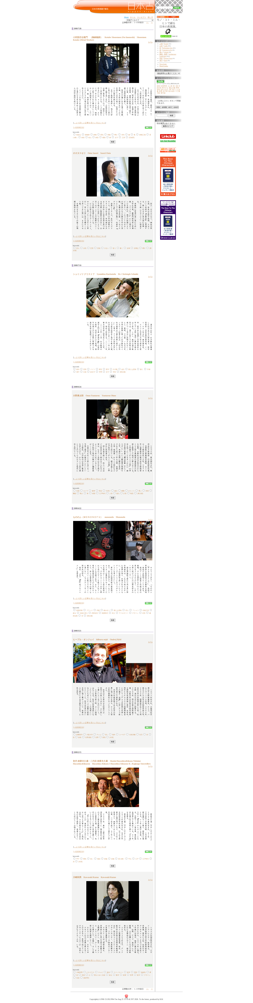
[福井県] (86, 978)
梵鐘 (109, 135)
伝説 (77, 978)
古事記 (136, 248)
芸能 (112, 859)
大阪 (158, 93)
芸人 (77, 248)
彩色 (158, 89)
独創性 (143, 972)
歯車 (93, 491)
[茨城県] (132, 137)
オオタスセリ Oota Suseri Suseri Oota (92, 153)
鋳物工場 (142, 135)
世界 (97, 737)
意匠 (161, 58)
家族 (105, 859)
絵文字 (92, 372)
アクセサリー (123, 613)
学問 (100, 372)
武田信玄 (95, 613)
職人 (81, 493)
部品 (100, 491)
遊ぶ (161, 52)
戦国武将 (79, 610)
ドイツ (92, 369)
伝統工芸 (146, 610)
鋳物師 (87, 135)
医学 (138, 975)
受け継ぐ (121, 859)
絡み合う (107, 610)
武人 (127, 610)
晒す (144, 248)
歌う (114, 248)
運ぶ (140, 491)
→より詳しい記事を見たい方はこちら (89, 123)
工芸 (161, 46)
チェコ (99, 735)
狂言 (141, 735)
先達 (77, 491)
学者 (148, 369)
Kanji (165, 60)
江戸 (136, 859)
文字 (116, 137)
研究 (100, 369)
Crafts (166, 46)
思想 (84, 369)
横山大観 (172, 88)
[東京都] (123, 372)
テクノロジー (118, 972)
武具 (143, 613)
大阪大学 (89, 735)
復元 (118, 493)
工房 (123, 137)
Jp (149, 42)
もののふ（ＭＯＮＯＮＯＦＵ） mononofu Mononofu (99, 517)
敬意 (131, 493)
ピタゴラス (90, 972)
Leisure (166, 52)
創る (74, 613)
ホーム (132, 17)
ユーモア (122, 735)
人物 (161, 44)
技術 (147, 491)
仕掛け (108, 491)
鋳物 (95, 135)
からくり (131, 491)
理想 (135, 972)
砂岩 (158, 86)
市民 (114, 372)
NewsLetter (163, 64)
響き (116, 135)
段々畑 (175, 86)
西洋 (77, 369)
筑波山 (78, 135)
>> (147, 23)
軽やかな (165, 88)
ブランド (89, 610)
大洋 (173, 89)
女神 (128, 248)
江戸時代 (102, 493)
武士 (113, 613)
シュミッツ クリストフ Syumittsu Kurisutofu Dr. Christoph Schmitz (105, 274)
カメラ (85, 491)
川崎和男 (79, 972)
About (126, 17)
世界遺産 (88, 737)
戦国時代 (105, 613)
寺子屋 (165, 91)
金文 (123, 369)
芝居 (91, 248)
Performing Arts (167, 48)
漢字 (77, 372)
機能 (74, 493)
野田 (177, 88)
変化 (102, 135)
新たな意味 (132, 369)
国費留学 (79, 735)
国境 (104, 737)
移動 (123, 491)
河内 (123, 135)
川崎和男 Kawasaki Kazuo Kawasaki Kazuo (94, 877)
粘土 (90, 137)
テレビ (100, 972)
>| (152, 23)
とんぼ (177, 89)
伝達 (84, 372)
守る (130, 859)
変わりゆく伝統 (99, 975)
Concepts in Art (167, 50)
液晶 (108, 972)
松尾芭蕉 (164, 86)
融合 (116, 491)
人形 (111, 493)
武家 (98, 610)
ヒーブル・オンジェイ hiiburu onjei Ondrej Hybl (97, 639)
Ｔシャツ (135, 610)
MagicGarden (163, 66)
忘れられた (165, 89)
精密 (93, 493)
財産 (79, 737)
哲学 (107, 369)
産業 (124, 975)
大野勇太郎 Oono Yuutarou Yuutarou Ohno (94, 395)
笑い (106, 735)
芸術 (98, 248)
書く (121, 248)
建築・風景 (163, 54)
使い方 (150, 17)
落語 (98, 859)
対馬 (160, 91)
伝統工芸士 (84, 613)
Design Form (168, 58)
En (151, 42)
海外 (113, 735)
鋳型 (97, 137)
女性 (84, 248)
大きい (106, 248)
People (166, 44)
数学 (117, 975)
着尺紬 (163, 93)
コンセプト (141, 17)
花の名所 (171, 91)
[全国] (111, 737)
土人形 (170, 86)
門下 (77, 859)
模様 (104, 137)
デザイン (135, 613)
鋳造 (83, 137)
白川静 (115, 369)
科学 (128, 972)
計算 (124, 493)
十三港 (177, 91)
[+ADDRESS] (78, 127)
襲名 (84, 859)
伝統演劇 (132, 735)
